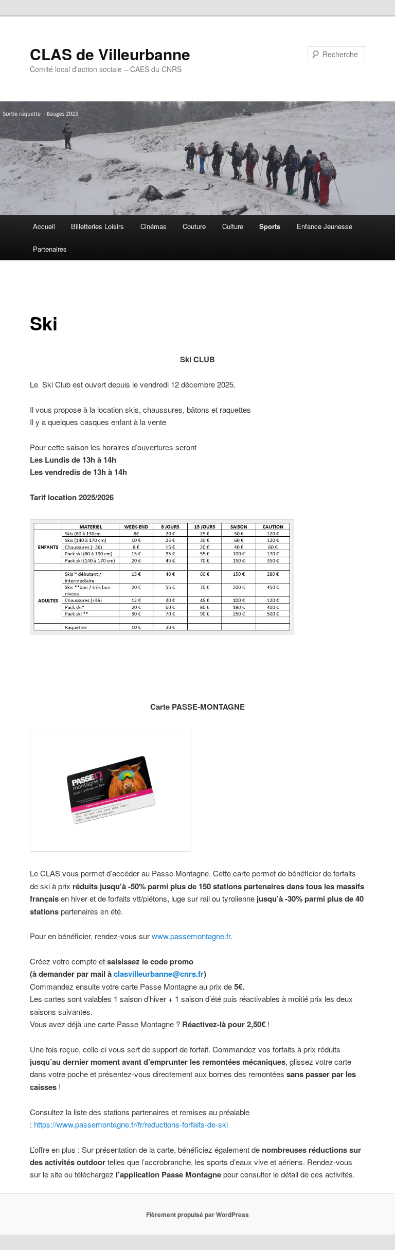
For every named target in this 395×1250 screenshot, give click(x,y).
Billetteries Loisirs (97, 226)
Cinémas (153, 226)
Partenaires (50, 249)
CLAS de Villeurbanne (110, 54)
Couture (194, 226)
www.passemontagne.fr (191, 935)
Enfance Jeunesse (324, 226)
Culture (232, 226)
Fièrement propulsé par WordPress (197, 1214)
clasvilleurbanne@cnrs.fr (159, 973)
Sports (269, 226)
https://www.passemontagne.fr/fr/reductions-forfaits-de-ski (131, 1124)
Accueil (44, 226)
